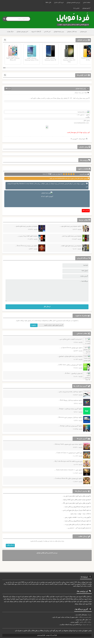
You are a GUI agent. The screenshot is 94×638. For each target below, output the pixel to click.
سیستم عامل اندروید (35, 601)
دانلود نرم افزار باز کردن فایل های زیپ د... (77, 524)
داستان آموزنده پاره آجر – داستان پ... (78, 528)
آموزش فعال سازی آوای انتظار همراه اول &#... (76, 503)
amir (90, 619)
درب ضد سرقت (86, 624)
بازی (8, 601)
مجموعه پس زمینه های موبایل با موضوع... (70, 356)
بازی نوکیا (71, 601)
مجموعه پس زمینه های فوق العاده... (70, 246)
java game (32, 599)
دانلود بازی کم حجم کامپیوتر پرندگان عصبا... (76, 507)
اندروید (87, 604)
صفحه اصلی (86, 2)
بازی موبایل (83, 31)
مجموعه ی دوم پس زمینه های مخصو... (26, 226)
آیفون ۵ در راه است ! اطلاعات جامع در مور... (76, 517)
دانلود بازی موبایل (24, 601)
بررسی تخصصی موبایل (73, 2)
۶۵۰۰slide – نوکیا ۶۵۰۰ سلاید (80, 514)
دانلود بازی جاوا (78, 601)
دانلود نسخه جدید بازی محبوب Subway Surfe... (67, 444)
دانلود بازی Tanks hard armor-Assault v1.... (68, 470)
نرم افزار (81, 599)
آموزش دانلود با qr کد (47, 196)
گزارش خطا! (86, 210)
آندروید (17, 599)
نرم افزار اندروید (60, 601)
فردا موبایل (9, 599)
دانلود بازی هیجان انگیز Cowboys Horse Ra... (68, 478)
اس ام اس (47, 31)
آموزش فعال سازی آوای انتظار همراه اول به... (76, 496)
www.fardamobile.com (81, 123)
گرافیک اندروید (36, 31)
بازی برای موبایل (46, 599)
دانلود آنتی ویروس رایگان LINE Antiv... (69, 365)
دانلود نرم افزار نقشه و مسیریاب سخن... (70, 392)
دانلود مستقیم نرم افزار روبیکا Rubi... (70, 400)
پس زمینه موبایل (59, 31)
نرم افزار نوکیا (74, 599)
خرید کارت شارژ (59, 2)
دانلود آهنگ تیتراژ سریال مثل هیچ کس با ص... (75, 510)
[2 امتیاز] (71, 174)
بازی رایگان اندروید (47, 596)
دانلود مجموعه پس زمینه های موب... (70, 226)
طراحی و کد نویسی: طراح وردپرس (47, 635)
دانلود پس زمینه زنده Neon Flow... (26, 246)
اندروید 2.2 (66, 596)
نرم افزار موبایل (72, 31)
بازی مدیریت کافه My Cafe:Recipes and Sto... (67, 461)
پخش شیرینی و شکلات (85, 617)
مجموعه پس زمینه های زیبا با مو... (71, 236)
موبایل (76, 604)
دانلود (88, 115)
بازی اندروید (51, 601)
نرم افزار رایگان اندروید (85, 596)
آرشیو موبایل (86, 8)
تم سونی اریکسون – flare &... (73, 373)
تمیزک (89, 614)
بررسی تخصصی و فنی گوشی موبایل (47, 553)
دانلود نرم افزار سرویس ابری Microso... (69, 417)
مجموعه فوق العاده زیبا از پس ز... (27, 236)
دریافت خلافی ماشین (85, 622)
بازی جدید (38, 599)
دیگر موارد (10, 31)
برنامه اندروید (88, 599)
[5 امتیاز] (64, 174)
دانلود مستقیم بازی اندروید (24, 596)
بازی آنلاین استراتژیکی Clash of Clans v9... (68, 453)
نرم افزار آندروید (24, 599)
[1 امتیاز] (74, 174)
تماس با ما (76, 8)
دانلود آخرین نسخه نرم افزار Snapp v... (70, 409)
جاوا (14, 599)
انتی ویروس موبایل (22, 31)
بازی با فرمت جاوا (57, 596)
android (68, 599)
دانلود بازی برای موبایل (59, 599)
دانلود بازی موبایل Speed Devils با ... (70, 348)
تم (51, 599)
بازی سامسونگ (7, 596)
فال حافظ (48, 2)
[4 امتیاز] (66, 174)
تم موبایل (14, 596)
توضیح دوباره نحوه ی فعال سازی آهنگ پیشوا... (76, 499)
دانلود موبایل (44, 601)
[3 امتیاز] (69, 174)
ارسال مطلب (10, 545)
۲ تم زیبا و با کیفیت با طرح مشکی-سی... (70, 339)
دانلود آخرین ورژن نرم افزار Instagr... (70, 426)
